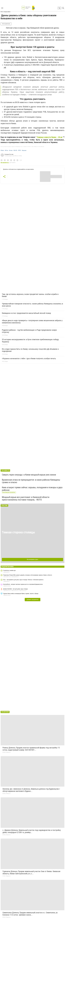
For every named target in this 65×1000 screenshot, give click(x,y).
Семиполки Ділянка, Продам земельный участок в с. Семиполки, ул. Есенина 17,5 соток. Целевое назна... (30, 913)
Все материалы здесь (32, 559)
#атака (11, 150)
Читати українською (6, 23)
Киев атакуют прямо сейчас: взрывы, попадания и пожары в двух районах (32, 488)
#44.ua (6, 150)
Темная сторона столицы (18, 532)
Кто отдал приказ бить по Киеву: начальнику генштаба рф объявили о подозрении (30, 350)
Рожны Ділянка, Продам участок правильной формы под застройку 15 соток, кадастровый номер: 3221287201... (31, 749)
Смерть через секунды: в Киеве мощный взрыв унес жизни (29, 474)
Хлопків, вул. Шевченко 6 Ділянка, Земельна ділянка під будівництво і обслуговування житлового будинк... (31, 790)
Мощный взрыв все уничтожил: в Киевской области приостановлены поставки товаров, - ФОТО (25, 498)
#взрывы (24, 150)
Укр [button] (59, 8)
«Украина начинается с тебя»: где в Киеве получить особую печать (29, 358)
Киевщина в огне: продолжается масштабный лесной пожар (26, 313)
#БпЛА (15, 150)
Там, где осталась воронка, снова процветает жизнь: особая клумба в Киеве (30, 295)
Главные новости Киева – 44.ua (49, 137)
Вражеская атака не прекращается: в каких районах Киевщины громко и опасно (31, 481)
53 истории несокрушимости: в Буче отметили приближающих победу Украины (30, 340)
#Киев (2, 150)
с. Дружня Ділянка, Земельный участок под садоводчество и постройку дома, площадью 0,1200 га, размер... (32, 831)
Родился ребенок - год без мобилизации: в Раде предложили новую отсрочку (29, 331)
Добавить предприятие (32, 599)
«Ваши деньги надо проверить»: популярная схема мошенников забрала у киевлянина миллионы (32, 321)
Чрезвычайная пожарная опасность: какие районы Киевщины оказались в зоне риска (32, 305)
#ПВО (19, 150)
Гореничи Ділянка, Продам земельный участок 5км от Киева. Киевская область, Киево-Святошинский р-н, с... (31, 872)
